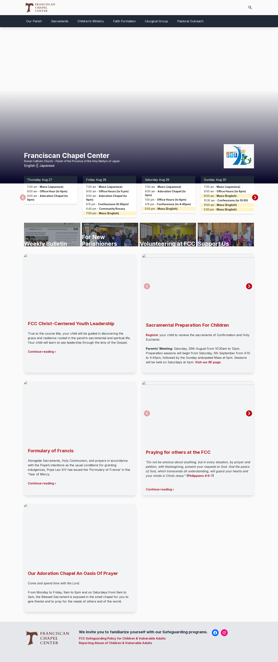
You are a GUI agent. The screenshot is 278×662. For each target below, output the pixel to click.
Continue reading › (42, 351)
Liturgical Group (156, 21)
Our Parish (34, 21)
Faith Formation (124, 21)
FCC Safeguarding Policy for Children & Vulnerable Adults (122, 638)
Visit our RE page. (208, 362)
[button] (255, 197)
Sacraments (59, 21)
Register (152, 335)
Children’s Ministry (91, 21)
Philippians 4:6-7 (200, 476)
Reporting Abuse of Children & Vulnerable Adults (115, 643)
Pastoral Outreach (190, 21)
